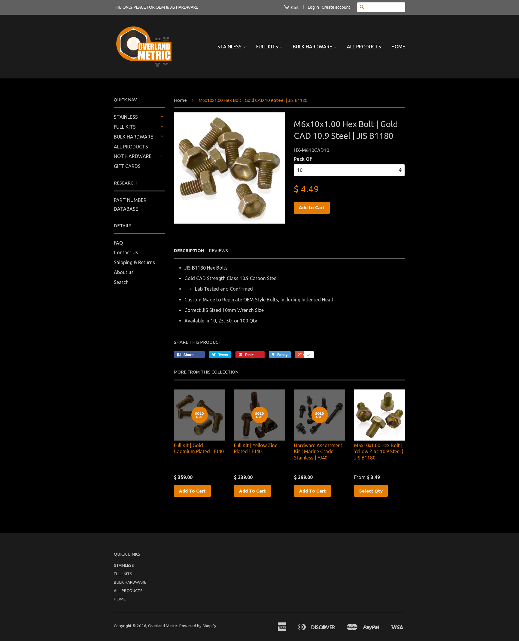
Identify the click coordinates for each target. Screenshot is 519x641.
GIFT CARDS (127, 166)
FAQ (118, 243)
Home (180, 100)
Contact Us (126, 252)
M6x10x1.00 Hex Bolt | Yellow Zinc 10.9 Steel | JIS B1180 (378, 452)
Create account (336, 7)
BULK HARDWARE (313, 46)
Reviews (218, 250)
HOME (398, 46)
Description (189, 250)
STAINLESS (230, 46)
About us (124, 272)
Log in (313, 7)
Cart (294, 7)
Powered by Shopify (197, 625)
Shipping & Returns (134, 262)
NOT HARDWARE (133, 156)
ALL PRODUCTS (364, 46)
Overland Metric (163, 625)
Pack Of (303, 159)
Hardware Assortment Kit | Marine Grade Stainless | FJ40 (318, 452)
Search (121, 282)
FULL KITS (267, 46)
